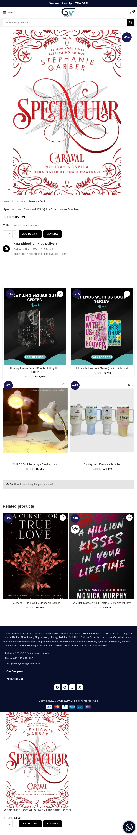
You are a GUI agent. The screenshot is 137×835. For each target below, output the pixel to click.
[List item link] (26, 658)
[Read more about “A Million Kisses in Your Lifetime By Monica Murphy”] (129, 517)
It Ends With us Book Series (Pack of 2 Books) (102, 368)
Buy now (52, 234)
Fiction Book (19, 201)
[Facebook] (57, 687)
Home (6, 201)
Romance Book (37, 201)
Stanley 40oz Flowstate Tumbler (102, 464)
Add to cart (30, 234)
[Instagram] (72, 687)
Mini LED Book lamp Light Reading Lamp (35, 464)
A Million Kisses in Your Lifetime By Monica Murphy (102, 602)
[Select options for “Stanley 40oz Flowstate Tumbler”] (129, 384)
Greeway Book (68, 700)
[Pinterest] (65, 687)
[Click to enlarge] (8, 188)
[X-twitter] (80, 687)
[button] (60, 294)
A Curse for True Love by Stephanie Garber (35, 602)
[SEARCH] (130, 22)
